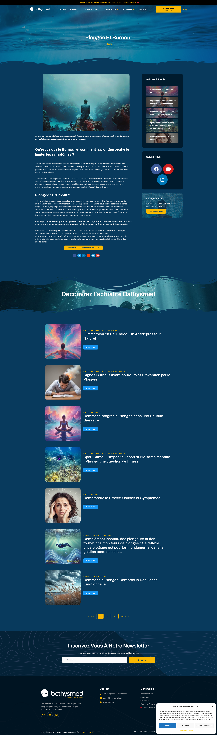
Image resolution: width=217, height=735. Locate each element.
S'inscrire (142, 660)
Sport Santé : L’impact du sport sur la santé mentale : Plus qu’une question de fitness (126, 459)
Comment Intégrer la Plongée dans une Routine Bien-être (123, 418)
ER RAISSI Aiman (87, 732)
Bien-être (88, 330)
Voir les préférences (204, 726)
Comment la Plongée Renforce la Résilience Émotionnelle (120, 582)
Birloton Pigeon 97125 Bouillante (115, 694)
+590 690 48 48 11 (109, 702)
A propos (73, 9)
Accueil (63, 9)
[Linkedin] (162, 179)
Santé (122, 371)
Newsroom (127, 9)
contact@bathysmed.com (112, 698)
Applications (111, 9)
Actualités (89, 535)
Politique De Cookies (186, 731)
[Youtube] (168, 169)
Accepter (167, 726)
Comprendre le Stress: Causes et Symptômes (121, 498)
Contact (142, 9)
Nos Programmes (91, 9)
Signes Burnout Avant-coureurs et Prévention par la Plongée (126, 377)
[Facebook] (156, 169)
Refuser (185, 726)
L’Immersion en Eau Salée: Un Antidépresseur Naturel (122, 336)
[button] (212, 706)
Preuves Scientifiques (106, 330)
